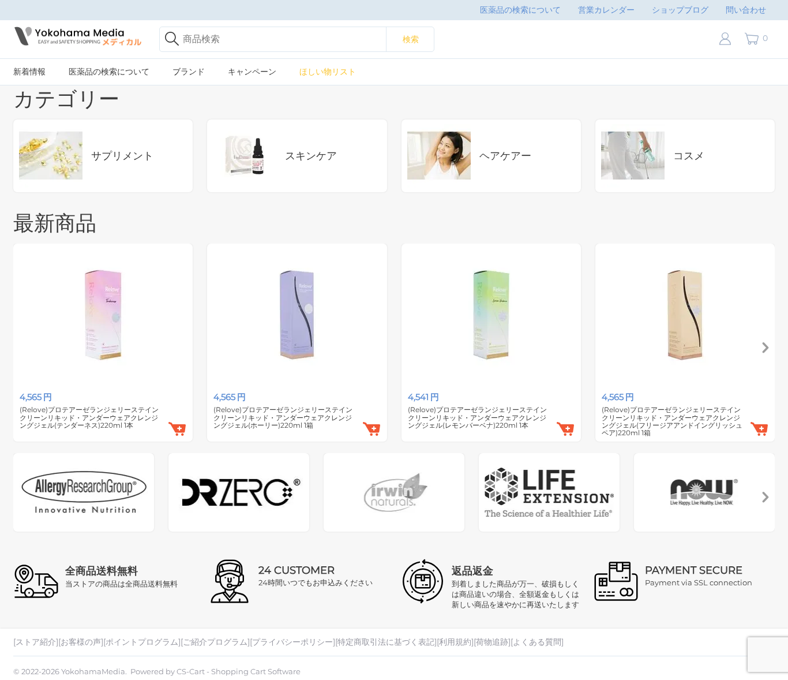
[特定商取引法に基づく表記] (386, 642)
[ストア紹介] (35, 642)
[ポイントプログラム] (142, 642)
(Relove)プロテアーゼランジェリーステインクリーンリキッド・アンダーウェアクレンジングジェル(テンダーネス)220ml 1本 (89, 417)
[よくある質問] (537, 642)
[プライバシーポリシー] (292, 642)
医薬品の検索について (520, 10)
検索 (411, 39)
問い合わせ (746, 10)
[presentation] (765, 348)
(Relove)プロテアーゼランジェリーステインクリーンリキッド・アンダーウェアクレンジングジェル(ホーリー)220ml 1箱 (282, 417)
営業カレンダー (606, 10)
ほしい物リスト (327, 71)
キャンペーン (252, 71)
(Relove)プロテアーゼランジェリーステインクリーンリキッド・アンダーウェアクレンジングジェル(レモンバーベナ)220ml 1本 (477, 417)
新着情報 (29, 71)
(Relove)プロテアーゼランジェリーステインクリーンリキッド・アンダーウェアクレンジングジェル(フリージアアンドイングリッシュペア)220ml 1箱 (672, 421)
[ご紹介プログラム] (215, 642)
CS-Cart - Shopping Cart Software (239, 671)
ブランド (188, 71)
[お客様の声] (80, 642)
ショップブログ (680, 10)
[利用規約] (455, 642)
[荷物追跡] (492, 642)
